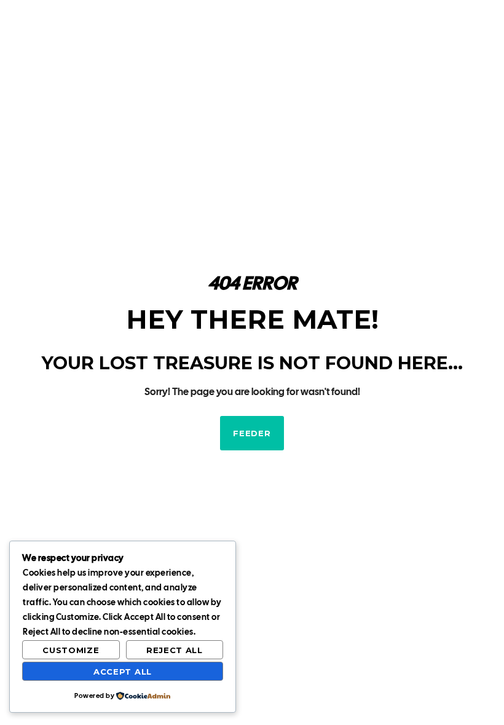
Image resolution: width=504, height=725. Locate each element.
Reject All (174, 650)
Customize (70, 650)
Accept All (122, 671)
